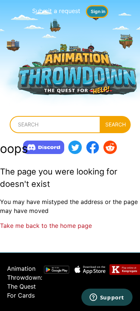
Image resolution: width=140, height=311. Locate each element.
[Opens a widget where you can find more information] (107, 298)
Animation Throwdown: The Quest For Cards (24, 282)
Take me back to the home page (46, 225)
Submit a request (56, 11)
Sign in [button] (98, 11)
